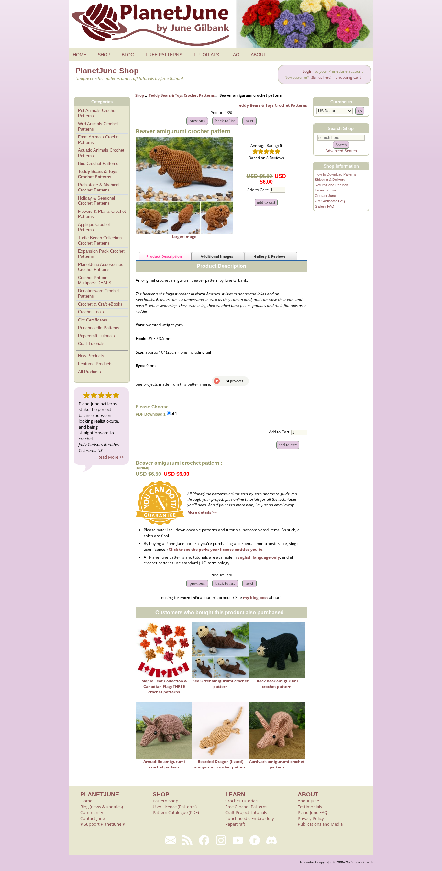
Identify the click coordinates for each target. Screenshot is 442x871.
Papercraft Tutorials (96, 335)
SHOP (104, 54)
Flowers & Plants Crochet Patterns (102, 214)
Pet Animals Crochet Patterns (97, 113)
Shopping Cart (348, 77)
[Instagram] (221, 840)
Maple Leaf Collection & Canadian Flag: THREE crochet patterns (164, 686)
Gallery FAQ (324, 206)
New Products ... (93, 356)
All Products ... (92, 371)
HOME (79, 54)
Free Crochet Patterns (246, 807)
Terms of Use (325, 190)
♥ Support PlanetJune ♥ (102, 824)
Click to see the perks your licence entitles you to (215, 549)
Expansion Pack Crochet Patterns (101, 254)
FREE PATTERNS (164, 54)
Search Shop (341, 128)
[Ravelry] (254, 840)
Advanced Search (341, 151)
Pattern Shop (165, 801)
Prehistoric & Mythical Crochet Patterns (98, 187)
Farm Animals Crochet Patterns (99, 140)
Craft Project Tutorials (246, 812)
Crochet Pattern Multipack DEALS (94, 280)
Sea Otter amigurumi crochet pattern (221, 683)
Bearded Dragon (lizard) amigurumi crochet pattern (220, 764)
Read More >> (110, 457)
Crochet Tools (91, 312)
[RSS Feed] (187, 840)
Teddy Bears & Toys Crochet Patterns (182, 95)
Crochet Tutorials (241, 801)
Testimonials (310, 807)
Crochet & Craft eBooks (100, 304)
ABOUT (258, 54)
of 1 (174, 414)
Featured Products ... (98, 363)
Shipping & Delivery (330, 179)
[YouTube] (238, 840)
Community (91, 812)
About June (308, 801)
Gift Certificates (92, 320)
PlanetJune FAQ (312, 812)
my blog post (255, 597)
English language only (259, 557)
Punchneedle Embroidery (249, 818)
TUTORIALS (206, 54)
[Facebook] (204, 840)
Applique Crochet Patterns (94, 227)
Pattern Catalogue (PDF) (176, 812)
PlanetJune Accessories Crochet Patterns (100, 267)
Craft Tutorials (91, 343)
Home (86, 801)
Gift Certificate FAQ (330, 201)
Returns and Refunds (331, 185)
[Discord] (271, 840)
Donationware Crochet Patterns (98, 294)
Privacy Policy (311, 818)
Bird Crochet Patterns (98, 163)
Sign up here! (321, 77)
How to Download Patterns (336, 174)
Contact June (325, 196)
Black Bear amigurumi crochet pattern (276, 683)
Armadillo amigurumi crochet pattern (164, 764)
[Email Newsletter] (170, 840)
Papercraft (235, 824)
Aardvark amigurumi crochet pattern (276, 764)
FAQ (234, 54)
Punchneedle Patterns (98, 327)
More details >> (202, 512)
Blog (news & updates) (101, 807)
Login (307, 71)
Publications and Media (320, 824)
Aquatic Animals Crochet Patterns (101, 153)
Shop (139, 95)
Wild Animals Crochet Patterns (98, 126)
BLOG (128, 54)
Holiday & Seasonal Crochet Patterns (96, 201)
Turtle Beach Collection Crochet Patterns (100, 240)
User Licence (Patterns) (175, 807)
